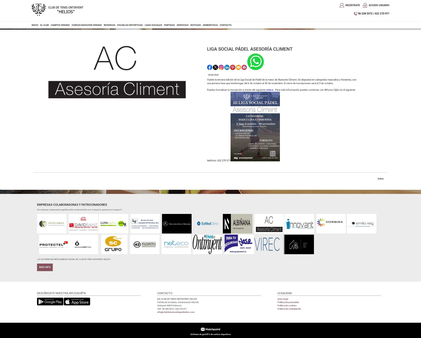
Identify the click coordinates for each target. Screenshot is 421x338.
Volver (381, 178)
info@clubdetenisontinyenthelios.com (176, 312)
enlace (269, 89)
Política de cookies (287, 305)
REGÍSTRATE (353, 5)
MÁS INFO (45, 267)
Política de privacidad (288, 302)
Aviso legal (282, 299)
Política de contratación (289, 309)
